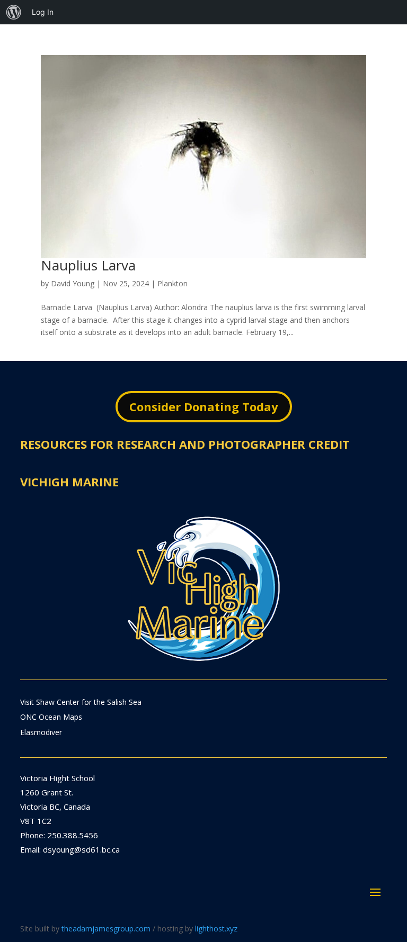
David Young (72, 283)
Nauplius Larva (88, 265)
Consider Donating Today (203, 406)
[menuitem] (14, 12)
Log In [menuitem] (43, 11)
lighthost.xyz (216, 928)
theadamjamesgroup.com (106, 928)
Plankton (172, 283)
